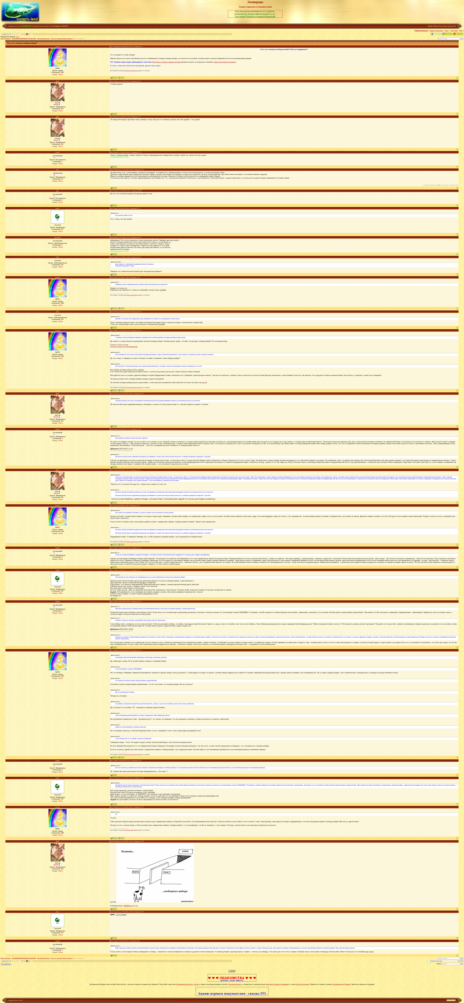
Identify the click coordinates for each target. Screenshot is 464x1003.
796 (143, 778)
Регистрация (443, 26)
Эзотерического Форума (341, 984)
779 (143, 169)
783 (140, 257)
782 (140, 237)
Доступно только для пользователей (123, 347)
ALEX (57, 257)
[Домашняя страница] (120, 77)
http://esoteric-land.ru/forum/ (130, 70)
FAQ (51, 26)
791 (140, 548)
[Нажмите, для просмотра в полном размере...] (155, 902)
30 (22, 34)
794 (140, 650)
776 (140, 81)
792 (140, 570)
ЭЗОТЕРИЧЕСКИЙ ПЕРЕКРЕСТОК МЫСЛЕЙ (24, 38)
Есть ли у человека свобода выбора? (62, 38)
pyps (57, 191)
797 (143, 807)
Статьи (17, 26)
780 (140, 191)
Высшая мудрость (235, 984)
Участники (454, 31)
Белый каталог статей (185, 1000)
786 (140, 330)
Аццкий (57, 429)
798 (143, 841)
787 (143, 393)
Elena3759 (57, 237)
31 (24, 34)
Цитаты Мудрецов (302, 984)
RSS (454, 26)
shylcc (17, 36)
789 (139, 470)
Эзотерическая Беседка (43, 38)
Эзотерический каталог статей (187, 984)
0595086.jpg (127, 906)
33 (29, 34)
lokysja (57, 152)
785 (140, 311)
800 (139, 941)
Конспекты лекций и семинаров (277, 984)
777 (140, 116)
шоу (203, 382)
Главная (11, 26)
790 (139, 505)
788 (140, 429)
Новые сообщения (436, 31)
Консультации (44, 26)
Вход (450, 26)
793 (140, 601)
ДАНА (57, 81)
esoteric (57, 46)
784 (139, 277)
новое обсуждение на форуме (225, 62)
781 (139, 208)
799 (143, 911)
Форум (36, 26)
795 (140, 760)
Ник (57, 169)
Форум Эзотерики (6, 38)
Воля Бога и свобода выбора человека (166, 62)
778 (140, 152)
